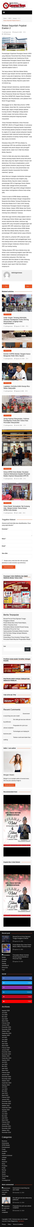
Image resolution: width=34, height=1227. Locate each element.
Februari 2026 (6, 1023)
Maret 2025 (5, 1045)
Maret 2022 (5, 1120)
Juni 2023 (4, 1089)
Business (4, 1141)
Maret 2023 (5, 1095)
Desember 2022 (6, 1101)
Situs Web (5, 553)
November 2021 (6, 1128)
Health (4, 1153)
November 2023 (6, 1078)
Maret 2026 (5, 1021)
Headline (4, 1151)
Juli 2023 (4, 1087)
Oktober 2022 (5, 1105)
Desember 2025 (6, 1027)
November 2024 (6, 1054)
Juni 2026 (4, 1014)
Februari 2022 (6, 1122)
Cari (4, 646)
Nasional (4, 1161)
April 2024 (5, 1068)
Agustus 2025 (6, 1035)
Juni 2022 (4, 1114)
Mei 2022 (4, 1116)
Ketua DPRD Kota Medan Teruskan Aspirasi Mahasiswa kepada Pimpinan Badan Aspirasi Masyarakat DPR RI (17, 474)
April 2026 (5, 1019)
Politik (3, 1168)
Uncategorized (6, 1180)
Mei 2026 (4, 1016)
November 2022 (6, 1103)
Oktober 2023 (5, 1080)
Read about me (9, 785)
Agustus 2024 (6, 1060)
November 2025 (6, 1029)
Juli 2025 (4, 1037)
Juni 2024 (4, 1064)
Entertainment (6, 1147)
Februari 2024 (6, 1072)
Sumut (4, 1174)
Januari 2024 (5, 1074)
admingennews (7, 32)
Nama (4, 538)
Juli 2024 (4, 1062)
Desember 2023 (6, 1076)
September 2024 (6, 1058)
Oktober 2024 (5, 1056)
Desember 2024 (6, 1052)
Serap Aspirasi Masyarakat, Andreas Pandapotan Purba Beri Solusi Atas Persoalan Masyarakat (16, 420)
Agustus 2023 (6, 1085)
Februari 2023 (6, 1097)
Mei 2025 (4, 1041)
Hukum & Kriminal (7, 1155)
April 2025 (5, 1043)
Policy (9, 1224)
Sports (4, 1172)
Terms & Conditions (18, 1224)
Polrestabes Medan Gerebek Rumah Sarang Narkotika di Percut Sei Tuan (21, 956)
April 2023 (5, 1093)
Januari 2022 (5, 1124)
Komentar (5, 529)
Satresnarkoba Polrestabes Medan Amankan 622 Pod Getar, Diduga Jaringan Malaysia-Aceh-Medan (16, 633)
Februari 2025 (6, 1047)
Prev (6, 286)
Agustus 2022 (6, 1109)
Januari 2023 (5, 1099)
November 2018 (6, 1132)
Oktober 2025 (5, 1031)
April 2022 (5, 1118)
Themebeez (21, 1221)
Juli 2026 (4, 1012)
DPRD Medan (7, 34)
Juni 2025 (4, 1039)
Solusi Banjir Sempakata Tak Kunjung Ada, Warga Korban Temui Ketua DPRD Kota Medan (17, 508)
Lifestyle (4, 1157)
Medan (4, 1159)
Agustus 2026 (6, 1010)
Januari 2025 (5, 1050)
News (3, 1163)
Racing (4, 1170)
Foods (3, 1149)
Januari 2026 (5, 1025)
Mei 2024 (4, 1066)
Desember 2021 (6, 1126)
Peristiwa (4, 1165)
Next (27, 286)
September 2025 (6, 1033)
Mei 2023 (4, 1091)
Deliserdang (5, 1143)
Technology (5, 1176)
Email (4, 546)
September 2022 (6, 1107)
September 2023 (6, 1083)
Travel (3, 1178)
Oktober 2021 (5, 1130)
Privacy (4, 1224)
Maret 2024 (5, 1070)
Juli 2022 (4, 1111)
